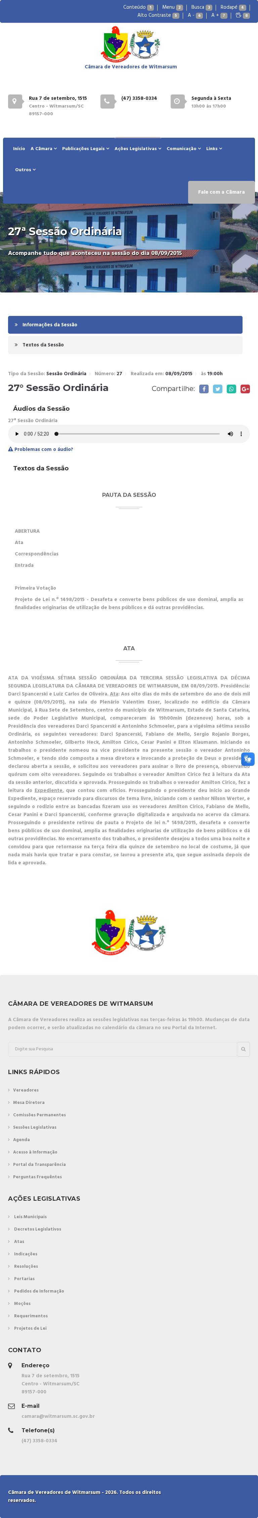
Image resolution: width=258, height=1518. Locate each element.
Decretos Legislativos (37, 1229)
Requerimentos (31, 1316)
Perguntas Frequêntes (37, 1177)
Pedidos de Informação (39, 1291)
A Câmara (42, 149)
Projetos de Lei (30, 1328)
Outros (24, 170)
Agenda (21, 1139)
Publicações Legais (84, 149)
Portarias (24, 1278)
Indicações (25, 1254)
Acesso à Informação (35, 1152)
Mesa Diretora (29, 1102)
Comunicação (182, 149)
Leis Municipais (30, 1216)
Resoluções (26, 1266)
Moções (22, 1303)
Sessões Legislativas (34, 1127)
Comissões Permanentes (39, 1115)
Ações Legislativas (136, 149)
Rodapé (232, 7)
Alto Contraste (157, 15)
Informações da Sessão (49, 325)
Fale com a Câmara (221, 192)
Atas (19, 1241)
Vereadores (26, 1090)
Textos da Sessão (42, 345)
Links (212, 149)
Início (19, 149)
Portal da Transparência (39, 1164)
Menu (171, 7)
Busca (200, 7)
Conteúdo (137, 7)
